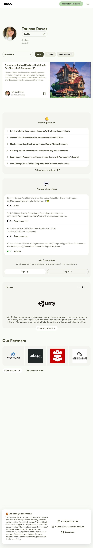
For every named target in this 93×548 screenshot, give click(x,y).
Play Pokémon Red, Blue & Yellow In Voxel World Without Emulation (37, 144)
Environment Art (60, 94)
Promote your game (71, 4)
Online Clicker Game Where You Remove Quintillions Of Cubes (35, 137)
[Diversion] (13, 356)
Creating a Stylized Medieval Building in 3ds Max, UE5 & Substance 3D (25, 67)
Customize (69, 532)
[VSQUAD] (57, 356)
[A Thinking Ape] (80, 356)
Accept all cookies (69, 521)
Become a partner (35, 370)
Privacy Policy (15, 539)
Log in (66, 271)
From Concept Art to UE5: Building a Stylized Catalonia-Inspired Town (38, 163)
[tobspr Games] (35, 356)
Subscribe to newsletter (45, 170)
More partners (10, 370)
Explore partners (45, 328)
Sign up (25, 271)
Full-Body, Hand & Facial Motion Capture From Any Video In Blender (37, 150)
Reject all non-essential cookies (69, 526)
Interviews (74, 94)
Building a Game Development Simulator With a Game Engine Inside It (38, 131)
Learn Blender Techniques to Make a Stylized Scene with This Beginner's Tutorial (43, 157)
